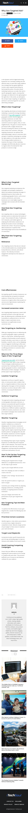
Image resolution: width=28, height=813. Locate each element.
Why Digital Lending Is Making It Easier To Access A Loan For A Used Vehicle (13, 718)
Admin (4, 13)
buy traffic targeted (14, 115)
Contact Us (10, 801)
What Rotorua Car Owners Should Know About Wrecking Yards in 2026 (13, 749)
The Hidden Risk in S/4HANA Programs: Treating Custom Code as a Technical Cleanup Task (12, 686)
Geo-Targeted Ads (11, 594)
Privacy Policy (8, 804)
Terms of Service (19, 804)
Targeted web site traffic (8, 360)
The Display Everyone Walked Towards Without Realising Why (12, 780)
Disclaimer (18, 801)
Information (9, 13)
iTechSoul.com (18, 809)
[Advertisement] (14, 64)
